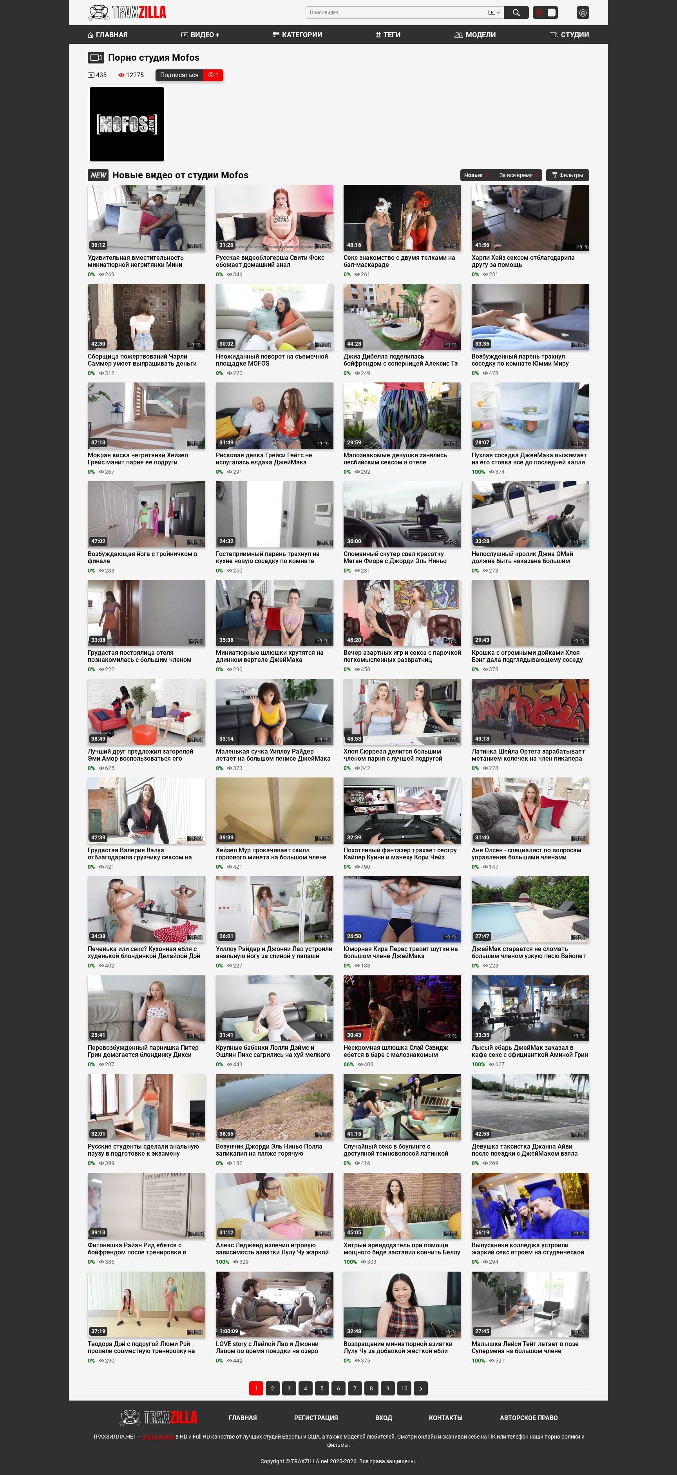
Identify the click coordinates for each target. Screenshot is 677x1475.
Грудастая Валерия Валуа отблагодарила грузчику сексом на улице (140, 854)
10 (404, 1388)
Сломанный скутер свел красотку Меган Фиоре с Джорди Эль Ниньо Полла (395, 558)
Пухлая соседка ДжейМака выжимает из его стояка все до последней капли (529, 459)
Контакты (446, 1418)
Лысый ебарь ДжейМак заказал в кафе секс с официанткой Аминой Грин (530, 1051)
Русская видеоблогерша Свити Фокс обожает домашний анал (270, 261)
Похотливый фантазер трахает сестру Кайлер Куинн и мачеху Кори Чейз (400, 854)
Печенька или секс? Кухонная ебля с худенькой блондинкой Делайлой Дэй (144, 953)
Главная (112, 35)
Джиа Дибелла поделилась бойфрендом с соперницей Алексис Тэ (401, 360)
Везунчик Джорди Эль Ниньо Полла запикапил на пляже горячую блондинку (269, 1150)
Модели (481, 35)
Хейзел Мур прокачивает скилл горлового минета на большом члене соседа (271, 854)
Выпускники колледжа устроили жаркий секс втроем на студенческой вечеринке (528, 1249)
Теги (392, 35)
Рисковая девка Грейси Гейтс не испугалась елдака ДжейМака (264, 459)
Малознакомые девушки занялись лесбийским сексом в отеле (395, 459)
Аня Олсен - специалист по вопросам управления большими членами (526, 854)
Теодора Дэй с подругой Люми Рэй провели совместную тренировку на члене (141, 1348)
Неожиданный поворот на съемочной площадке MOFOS (272, 360)
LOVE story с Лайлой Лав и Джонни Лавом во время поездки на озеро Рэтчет (267, 1348)
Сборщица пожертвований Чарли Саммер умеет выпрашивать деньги (142, 360)
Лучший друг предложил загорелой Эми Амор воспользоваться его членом (140, 755)
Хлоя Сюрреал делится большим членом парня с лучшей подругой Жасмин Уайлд (393, 755)
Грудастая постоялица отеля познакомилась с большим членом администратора (140, 656)
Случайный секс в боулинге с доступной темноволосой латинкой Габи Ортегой (396, 1150)
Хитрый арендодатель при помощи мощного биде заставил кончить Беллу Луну (402, 1249)
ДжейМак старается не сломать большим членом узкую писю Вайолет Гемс (529, 953)
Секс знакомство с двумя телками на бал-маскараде (399, 261)
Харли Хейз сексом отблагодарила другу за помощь (523, 261)
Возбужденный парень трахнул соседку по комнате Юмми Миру (520, 360)
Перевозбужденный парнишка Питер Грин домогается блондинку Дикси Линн (143, 1051)
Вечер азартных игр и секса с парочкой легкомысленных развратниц (402, 656)
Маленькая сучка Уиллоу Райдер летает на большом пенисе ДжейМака (273, 755)
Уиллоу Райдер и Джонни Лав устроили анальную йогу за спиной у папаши (274, 953)
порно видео (158, 1436)
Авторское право (529, 1418)
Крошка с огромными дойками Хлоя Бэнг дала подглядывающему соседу (527, 656)
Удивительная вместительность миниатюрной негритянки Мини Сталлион (136, 261)
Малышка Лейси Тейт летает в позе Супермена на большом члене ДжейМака (525, 1348)
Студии (575, 35)
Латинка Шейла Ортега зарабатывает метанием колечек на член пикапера (528, 755)
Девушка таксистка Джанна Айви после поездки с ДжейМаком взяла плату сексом (525, 1150)
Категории (302, 35)
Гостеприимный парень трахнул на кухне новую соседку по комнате (268, 558)
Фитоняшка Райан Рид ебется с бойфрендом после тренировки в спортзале (137, 1249)
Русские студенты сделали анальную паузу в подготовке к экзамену (143, 1150)
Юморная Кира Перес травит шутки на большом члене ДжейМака (401, 953)
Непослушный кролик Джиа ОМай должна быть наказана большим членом (522, 558)
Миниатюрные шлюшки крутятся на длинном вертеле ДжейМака (270, 656)
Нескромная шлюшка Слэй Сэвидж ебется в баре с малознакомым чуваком (396, 1051)
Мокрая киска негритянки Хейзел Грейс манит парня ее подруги (138, 459)
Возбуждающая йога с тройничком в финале (142, 558)
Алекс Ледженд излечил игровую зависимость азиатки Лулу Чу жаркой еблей (272, 1249)
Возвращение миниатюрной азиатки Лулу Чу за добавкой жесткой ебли (398, 1348)
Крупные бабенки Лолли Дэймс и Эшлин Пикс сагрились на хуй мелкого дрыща (273, 1051)
